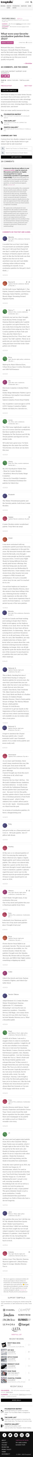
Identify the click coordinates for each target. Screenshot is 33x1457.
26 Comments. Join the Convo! (14, 67)
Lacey (10, 420)
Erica (10, 357)
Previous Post (6, 86)
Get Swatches (16, 157)
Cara (9, 913)
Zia (9, 381)
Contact (4, 1442)
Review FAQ (5, 1447)
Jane (10, 1212)
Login (27, 2)
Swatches (24, 6)
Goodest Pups (20, 1445)
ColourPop (5, 26)
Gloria (10, 462)
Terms (4, 1452)
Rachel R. (11, 282)
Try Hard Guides (21, 1442)
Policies (4, 1445)
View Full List (16, 1335)
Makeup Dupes (9, 6)
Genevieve (12, 755)
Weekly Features (7, 42)
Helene (11, 891)
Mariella (11, 237)
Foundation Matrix (16, 6)
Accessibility (6, 1454)
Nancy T (11, 310)
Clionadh (4, 24)
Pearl (10, 1031)
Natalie (10, 517)
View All (20, 18)
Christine (22, 42)
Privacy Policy (6, 1449)
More (29, 6)
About (4, 1440)
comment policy (9, 170)
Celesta (11, 1252)
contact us (11, 185)
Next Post (28, 86)
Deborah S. (12, 668)
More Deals (16, 1400)
